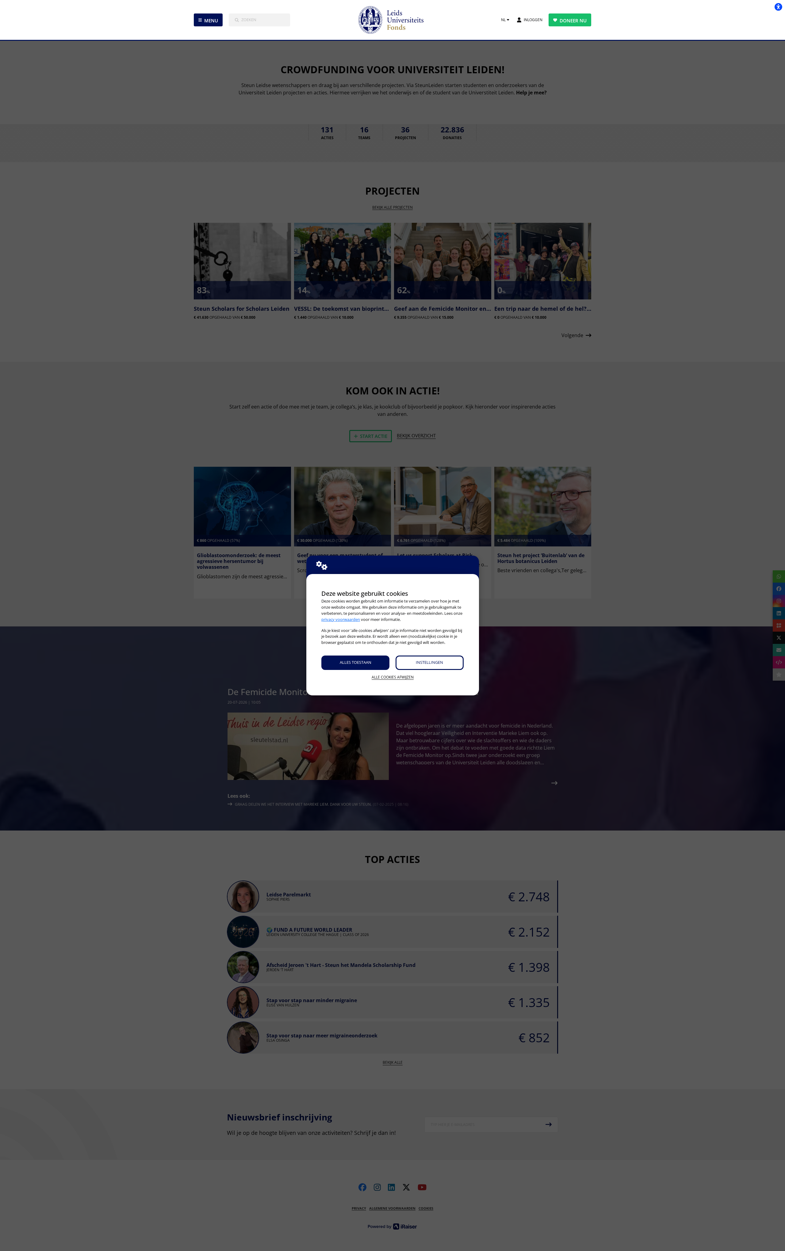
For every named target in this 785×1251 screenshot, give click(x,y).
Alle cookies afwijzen (393, 677)
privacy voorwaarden (340, 619)
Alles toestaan (355, 662)
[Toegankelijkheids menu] (778, 6)
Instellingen (429, 662)
